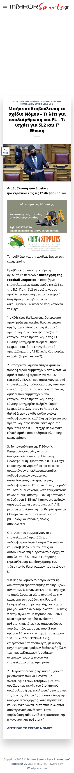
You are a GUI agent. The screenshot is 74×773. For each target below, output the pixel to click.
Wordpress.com (37, 768)
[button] (5, 6)
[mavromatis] (37, 216)
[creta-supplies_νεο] (37, 243)
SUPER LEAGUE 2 (44, 103)
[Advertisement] (37, 51)
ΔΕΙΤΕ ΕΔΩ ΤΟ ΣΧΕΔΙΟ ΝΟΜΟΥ (29, 728)
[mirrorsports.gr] (39, 6)
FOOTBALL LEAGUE (41, 101)
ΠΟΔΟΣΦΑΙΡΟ (21, 101)
